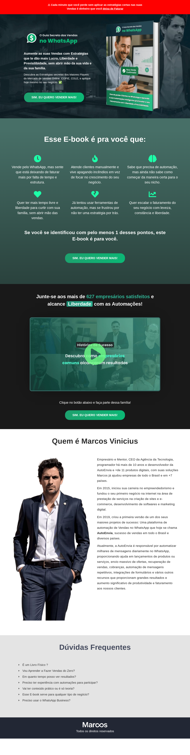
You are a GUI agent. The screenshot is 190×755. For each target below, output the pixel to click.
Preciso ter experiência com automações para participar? (60, 682)
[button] (95, 354)
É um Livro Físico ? (35, 664)
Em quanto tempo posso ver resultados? (49, 676)
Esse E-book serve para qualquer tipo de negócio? (55, 694)
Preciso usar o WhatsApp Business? (46, 700)
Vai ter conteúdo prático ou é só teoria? (48, 688)
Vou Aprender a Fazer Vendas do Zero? (48, 670)
